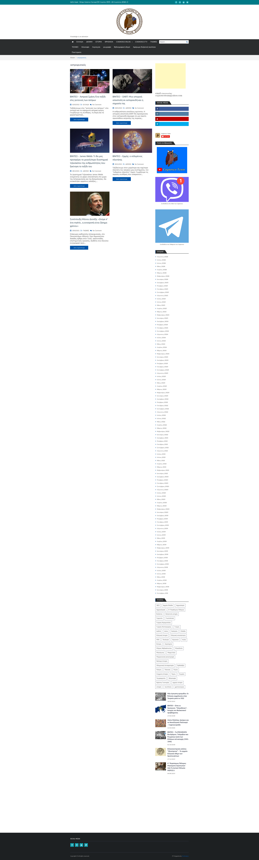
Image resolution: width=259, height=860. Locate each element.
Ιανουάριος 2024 (162, 357)
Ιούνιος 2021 (161, 457)
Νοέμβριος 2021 (162, 441)
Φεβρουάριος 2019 (163, 548)
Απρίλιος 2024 (162, 347)
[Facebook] (176, 2)
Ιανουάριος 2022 (162, 435)
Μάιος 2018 (161, 577)
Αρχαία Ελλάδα (168, 605)
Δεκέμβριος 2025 (162, 282)
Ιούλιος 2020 (161, 493)
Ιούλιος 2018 (161, 570)
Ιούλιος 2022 (161, 415)
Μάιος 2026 (161, 266)
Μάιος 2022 (161, 422)
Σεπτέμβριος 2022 (163, 409)
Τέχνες (173, 674)
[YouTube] (183, 2)
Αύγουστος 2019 (162, 528)
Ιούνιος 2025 (161, 302)
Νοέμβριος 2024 (162, 325)
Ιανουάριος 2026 (162, 279)
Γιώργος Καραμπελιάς (163, 623)
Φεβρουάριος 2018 (163, 587)
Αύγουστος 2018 (162, 567)
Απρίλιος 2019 (162, 541)
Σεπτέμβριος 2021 (163, 448)
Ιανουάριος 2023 (162, 396)
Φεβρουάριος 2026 (163, 276)
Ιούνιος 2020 (161, 496)
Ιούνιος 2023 (161, 380)
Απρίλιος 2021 (162, 464)
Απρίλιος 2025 (162, 308)
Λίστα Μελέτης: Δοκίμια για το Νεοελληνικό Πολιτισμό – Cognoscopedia (178, 722)
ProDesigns (185, 856)
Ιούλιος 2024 (161, 337)
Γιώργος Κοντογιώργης (163, 627)
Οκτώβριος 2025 (162, 289)
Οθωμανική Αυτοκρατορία (165, 665)
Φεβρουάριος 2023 (163, 393)
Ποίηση (158, 670)
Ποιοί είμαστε (76, 52)
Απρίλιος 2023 (162, 386)
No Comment (96, 104)
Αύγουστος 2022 (162, 412)
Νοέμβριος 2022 (162, 402)
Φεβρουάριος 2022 (163, 431)
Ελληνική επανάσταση (178, 635)
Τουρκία (181, 674)
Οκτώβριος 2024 (162, 328)
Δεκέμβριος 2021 (162, 438)
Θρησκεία (175, 640)
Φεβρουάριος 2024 (163, 354)
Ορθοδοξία (180, 665)
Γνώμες (177, 627)
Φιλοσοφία (85, 47)
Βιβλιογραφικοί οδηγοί (122, 47)
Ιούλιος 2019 (161, 532)
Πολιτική (167, 670)
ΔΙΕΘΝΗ (89, 42)
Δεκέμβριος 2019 (162, 515)
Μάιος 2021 (161, 460)
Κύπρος (158, 644)
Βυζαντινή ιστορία (172, 614)
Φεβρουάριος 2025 (163, 315)
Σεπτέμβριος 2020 (163, 486)
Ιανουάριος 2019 (162, 551)
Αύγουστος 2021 (162, 451)
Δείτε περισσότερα (79, 119)
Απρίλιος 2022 (162, 425)
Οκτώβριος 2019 (162, 522)
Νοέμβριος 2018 (162, 558)
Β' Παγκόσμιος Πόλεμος (176, 610)
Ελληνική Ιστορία (162, 635)
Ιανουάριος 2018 (162, 590)
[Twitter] (187, 2)
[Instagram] (180, 2)
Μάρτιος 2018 (161, 583)
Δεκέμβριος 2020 (162, 477)
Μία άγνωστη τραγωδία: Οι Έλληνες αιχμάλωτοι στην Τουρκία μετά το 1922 (177, 696)
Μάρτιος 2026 (161, 273)
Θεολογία (166, 640)
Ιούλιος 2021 (161, 454)
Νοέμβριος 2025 (162, 286)
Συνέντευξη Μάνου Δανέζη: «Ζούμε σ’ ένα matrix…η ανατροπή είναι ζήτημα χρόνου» (89, 222)
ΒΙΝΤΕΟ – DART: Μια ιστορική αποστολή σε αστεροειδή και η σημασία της (128, 100)
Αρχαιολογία (180, 605)
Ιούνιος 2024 (161, 341)
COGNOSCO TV (141, 42)
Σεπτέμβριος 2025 (163, 292)
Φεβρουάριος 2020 (163, 509)
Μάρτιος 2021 (161, 467)
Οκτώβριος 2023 (162, 367)
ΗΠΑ (157, 640)
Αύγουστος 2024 (162, 334)
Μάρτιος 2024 (161, 350)
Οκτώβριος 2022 (162, 405)
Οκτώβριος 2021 (162, 444)
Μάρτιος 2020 (162, 506)
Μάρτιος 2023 (161, 389)
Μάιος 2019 (161, 538)
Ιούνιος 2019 (161, 535)
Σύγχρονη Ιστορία (162, 674)
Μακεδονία (179, 648)
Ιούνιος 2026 (161, 263)
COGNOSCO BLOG (123, 42)
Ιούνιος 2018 (161, 574)
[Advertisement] (170, 76)
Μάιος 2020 (161, 499)
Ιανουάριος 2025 (162, 318)
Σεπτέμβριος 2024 (163, 331)
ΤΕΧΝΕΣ (75, 47)
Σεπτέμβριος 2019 (163, 525)
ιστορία (158, 687)
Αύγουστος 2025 (162, 295)
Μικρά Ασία (171, 653)
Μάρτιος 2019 (161, 545)
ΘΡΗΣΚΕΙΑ (109, 42)
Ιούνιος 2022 (161, 418)
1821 (158, 605)
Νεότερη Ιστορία (161, 661)
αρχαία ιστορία (177, 682)
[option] (110, 2)
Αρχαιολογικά (160, 610)
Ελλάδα (183, 631)
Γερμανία (159, 618)
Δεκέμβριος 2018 (162, 554)
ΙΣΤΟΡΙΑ (99, 42)
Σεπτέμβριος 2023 (163, 370)
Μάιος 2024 (161, 344)
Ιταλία (184, 640)
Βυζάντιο (159, 614)
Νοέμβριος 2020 (162, 480)
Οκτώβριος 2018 (162, 561)
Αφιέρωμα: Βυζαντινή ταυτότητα (144, 47)
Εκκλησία (174, 631)
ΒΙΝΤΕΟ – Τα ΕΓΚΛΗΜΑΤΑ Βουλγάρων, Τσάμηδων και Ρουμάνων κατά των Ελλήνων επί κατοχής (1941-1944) (178, 737)
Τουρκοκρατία (160, 678)
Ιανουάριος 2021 (162, 473)
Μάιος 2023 (161, 383)
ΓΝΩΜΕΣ (153, 42)
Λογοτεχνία (96, 47)
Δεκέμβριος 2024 (162, 321)
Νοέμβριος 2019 (162, 519)
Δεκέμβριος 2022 (162, 399)
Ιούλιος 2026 (161, 260)
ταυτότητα (168, 687)
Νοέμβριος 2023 (162, 363)
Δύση (166, 631)
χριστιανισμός (179, 687)
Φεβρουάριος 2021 (163, 470)
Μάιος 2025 (161, 305)
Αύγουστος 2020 (162, 490)
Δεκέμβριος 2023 (162, 360)
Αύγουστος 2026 (162, 257)
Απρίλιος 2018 (162, 580)
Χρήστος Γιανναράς (162, 682)
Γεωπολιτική (170, 618)
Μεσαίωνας (160, 653)
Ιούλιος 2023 (161, 376)
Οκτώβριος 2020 (162, 483)
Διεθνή (158, 631)
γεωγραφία (107, 47)
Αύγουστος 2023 (162, 373)
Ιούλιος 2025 (161, 299)
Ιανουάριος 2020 (162, 512)
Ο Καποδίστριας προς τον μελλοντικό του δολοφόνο (96, 2)
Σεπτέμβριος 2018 (163, 564)
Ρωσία (176, 670)
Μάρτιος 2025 (161, 312)
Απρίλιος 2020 (162, 503)
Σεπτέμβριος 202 (162, 593)
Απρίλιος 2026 (162, 270)
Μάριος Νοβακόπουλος (164, 648)
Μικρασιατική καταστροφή (165, 657)
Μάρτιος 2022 (161, 428)
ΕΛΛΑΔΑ (79, 42)
